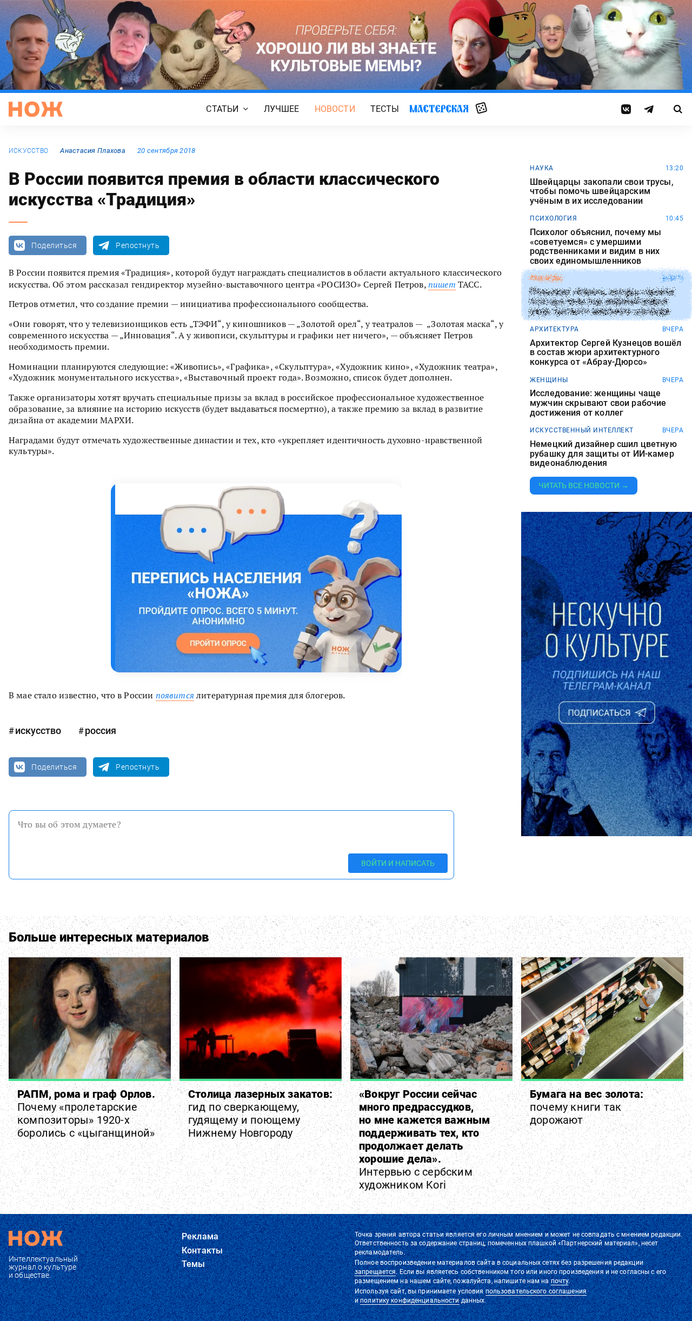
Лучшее (282, 109)
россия (100, 730)
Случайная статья (481, 109)
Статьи (222, 109)
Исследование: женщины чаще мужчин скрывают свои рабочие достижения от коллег (598, 403)
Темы (193, 1264)
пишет (442, 284)
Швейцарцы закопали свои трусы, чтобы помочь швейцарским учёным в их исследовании (602, 191)
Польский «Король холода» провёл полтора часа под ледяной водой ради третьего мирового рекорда (602, 302)
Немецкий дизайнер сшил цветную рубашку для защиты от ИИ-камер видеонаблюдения (603, 453)
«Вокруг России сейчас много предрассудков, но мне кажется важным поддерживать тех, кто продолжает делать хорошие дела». (424, 1139)
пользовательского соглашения (536, 1291)
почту (560, 1281)
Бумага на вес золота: (586, 1107)
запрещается (375, 1272)
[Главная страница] (36, 109)
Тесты (385, 109)
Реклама (200, 1236)
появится (175, 695)
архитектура (554, 329)
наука (542, 168)
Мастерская (439, 108)
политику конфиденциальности (409, 1300)
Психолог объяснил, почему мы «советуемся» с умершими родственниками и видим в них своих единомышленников (595, 246)
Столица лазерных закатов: (260, 1113)
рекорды (546, 278)
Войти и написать (398, 863)
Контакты (202, 1250)
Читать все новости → (583, 485)
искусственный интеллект (582, 430)
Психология (553, 218)
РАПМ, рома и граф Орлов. (86, 1113)
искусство (28, 151)
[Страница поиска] (678, 109)
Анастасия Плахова (92, 150)
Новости (335, 109)
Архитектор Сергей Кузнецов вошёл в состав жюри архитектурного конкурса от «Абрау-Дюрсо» (605, 352)
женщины (549, 380)
